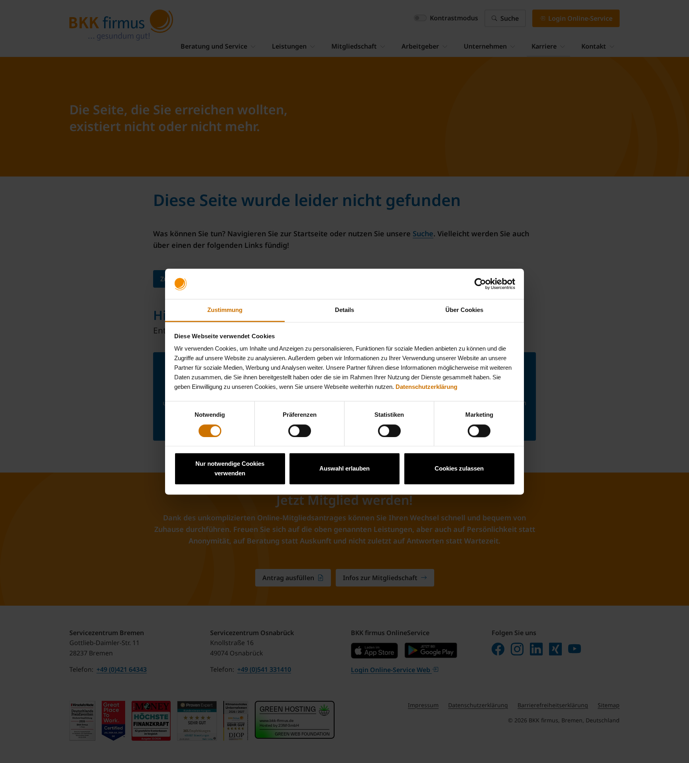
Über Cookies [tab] (464, 310)
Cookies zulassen (459, 468)
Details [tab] (344, 310)
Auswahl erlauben (344, 468)
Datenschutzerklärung (426, 387)
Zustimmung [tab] (224, 310)
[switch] (299, 430)
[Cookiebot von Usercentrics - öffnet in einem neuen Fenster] (480, 284)
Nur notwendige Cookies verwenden (229, 469)
